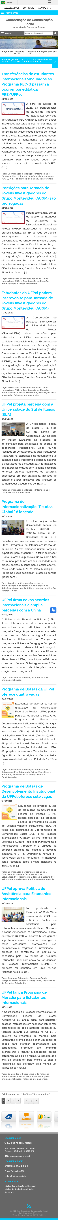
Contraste (28, 7)
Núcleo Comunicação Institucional (20, 1186)
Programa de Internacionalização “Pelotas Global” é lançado (27, 506)
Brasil (6, 2)
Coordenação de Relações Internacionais (29, 174)
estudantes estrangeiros (38, 1076)
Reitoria (50, 879)
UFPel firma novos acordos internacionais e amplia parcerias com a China (25, 604)
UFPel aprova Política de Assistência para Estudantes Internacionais (26, 893)
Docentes (6, 492)
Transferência (46, 179)
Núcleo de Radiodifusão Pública (19, 1189)
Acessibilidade (12, 7)
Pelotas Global (9, 591)
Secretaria (9, 1192)
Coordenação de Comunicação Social (27, 872)
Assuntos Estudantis (18, 978)
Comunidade (14, 1074)
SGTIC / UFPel (39, 1215)
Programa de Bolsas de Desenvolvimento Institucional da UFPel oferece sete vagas (28, 791)
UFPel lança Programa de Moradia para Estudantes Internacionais (24, 997)
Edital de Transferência (29, 176)
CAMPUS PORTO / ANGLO (19, 1143)
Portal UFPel (12, 13)
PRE (11, 179)
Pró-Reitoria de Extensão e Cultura (32, 877)
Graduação (44, 392)
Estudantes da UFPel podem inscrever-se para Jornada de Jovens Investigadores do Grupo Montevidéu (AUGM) (27, 300)
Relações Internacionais (26, 395)
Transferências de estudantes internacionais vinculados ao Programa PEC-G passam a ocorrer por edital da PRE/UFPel (28, 84)
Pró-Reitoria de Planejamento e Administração (29, 878)
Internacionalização (46, 588)
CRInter (5, 176)
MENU (7, 33)
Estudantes (48, 176)
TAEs (27, 492)
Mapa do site (44, 7)
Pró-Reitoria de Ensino (26, 179)
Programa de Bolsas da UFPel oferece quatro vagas (28, 691)
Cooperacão (23, 586)
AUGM (18, 281)
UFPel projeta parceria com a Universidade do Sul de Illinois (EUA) (28, 409)
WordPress (34, 1213)
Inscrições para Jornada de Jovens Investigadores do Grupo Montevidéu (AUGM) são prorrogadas (29, 195)
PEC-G (5, 179)
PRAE (38, 980)
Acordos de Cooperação (20, 583)
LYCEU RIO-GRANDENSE (16, 1166)
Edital (13, 176)
